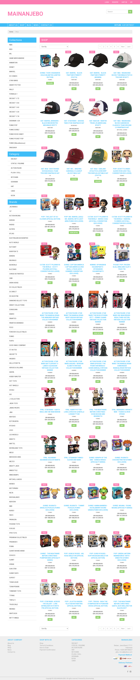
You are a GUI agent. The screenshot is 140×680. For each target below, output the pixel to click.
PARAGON (12, 519)
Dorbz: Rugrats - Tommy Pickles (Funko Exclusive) (74, 508)
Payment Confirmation (47, 650)
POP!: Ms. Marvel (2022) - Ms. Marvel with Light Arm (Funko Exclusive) (74, 219)
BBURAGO (12, 260)
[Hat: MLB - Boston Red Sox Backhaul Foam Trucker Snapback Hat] (50, 156)
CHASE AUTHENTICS (16, 274)
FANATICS (12, 318)
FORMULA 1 (13, 94)
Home (11, 32)
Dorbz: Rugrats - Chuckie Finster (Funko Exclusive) (122, 460)
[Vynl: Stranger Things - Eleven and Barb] (74, 445)
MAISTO (12, 439)
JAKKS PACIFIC (14, 408)
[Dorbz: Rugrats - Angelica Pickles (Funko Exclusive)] (50, 493)
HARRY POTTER (15, 85)
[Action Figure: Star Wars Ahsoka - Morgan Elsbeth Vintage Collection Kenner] (74, 349)
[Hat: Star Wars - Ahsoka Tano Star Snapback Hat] (74, 108)
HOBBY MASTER (15, 376)
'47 (50, 175)
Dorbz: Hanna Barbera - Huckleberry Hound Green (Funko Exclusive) (98, 508)
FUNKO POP (13, 125)
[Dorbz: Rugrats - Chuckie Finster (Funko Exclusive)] (122, 445)
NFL (10, 54)
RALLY (11, 89)
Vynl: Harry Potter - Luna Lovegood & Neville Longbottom (74, 412)
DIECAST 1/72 (14, 98)
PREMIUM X (13, 542)
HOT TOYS (13, 381)
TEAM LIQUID (13, 582)
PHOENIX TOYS (14, 524)
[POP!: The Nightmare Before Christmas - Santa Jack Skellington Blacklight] (122, 589)
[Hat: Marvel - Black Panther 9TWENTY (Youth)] (74, 60)
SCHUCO (12, 555)
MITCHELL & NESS (122, 130)
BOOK (13, 195)
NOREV (11, 510)
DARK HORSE (13, 283)
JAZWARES (13, 207)
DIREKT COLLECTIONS (16, 305)
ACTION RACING (14, 216)
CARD (13, 191)
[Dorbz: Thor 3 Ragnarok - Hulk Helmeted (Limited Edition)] (50, 60)
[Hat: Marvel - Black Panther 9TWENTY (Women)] (98, 60)
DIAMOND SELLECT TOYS (18, 300)
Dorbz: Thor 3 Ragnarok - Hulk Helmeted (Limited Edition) (50, 75)
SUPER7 (12, 578)
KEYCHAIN (14, 177)
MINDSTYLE (13, 470)
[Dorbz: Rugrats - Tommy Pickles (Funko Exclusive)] (74, 493)
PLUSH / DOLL (16, 173)
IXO (10, 394)
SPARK (11, 564)
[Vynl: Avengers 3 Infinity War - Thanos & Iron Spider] (122, 397)
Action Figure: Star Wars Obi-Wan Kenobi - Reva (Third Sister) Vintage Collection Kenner (122, 317)
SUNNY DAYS (13, 573)
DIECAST (14, 159)
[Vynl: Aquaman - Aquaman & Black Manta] (50, 445)
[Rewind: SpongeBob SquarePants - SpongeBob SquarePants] (98, 252)
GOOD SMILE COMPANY (17, 345)
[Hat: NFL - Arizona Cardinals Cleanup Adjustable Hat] (74, 156)
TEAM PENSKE (14, 586)
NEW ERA (74, 79)
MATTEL (12, 443)
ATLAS (11, 233)
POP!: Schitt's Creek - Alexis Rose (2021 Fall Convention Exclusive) (121, 171)
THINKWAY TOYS (15, 591)
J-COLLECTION (14, 399)
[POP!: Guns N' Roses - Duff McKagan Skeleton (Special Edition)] (98, 541)
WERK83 (12, 609)
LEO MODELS (13, 435)
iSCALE (11, 390)
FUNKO (50, 79)
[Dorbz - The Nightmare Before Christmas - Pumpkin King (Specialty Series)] (50, 541)
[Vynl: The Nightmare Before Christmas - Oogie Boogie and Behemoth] (98, 397)
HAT (12, 186)
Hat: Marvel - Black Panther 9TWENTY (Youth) (74, 75)
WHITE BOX (13, 613)
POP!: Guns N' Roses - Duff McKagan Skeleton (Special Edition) (98, 556)
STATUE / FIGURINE (17, 163)
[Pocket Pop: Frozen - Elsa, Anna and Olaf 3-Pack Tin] (122, 252)
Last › (129, 47)
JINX (10, 412)
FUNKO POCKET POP (16, 139)
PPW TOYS (13, 533)
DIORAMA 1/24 (14, 121)
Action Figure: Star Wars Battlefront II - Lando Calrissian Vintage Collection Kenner (50, 366)
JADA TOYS (13, 403)
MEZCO (12, 461)
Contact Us (46, 25)
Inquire (50, 83)
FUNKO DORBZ (14, 130)
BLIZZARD (12, 269)
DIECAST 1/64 (14, 103)
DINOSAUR (13, 147)
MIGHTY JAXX (14, 466)
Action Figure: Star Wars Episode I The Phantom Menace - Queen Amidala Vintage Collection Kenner (97, 366)
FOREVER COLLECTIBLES (18, 332)
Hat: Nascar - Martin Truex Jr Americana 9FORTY (98, 123)
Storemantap (90, 678)
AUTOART (12, 247)
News (36, 25)
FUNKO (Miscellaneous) (17, 143)
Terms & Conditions (46, 645)
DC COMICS (13, 76)
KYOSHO (12, 426)
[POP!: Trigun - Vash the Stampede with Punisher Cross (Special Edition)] (98, 589)
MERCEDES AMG (15, 457)
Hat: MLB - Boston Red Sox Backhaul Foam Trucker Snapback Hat (50, 171)
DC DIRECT (13, 292)
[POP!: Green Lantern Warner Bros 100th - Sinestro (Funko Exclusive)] (122, 541)
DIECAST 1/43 (14, 107)
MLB (10, 49)
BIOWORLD (74, 125)
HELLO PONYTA (14, 363)
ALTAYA (12, 229)
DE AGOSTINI (13, 296)
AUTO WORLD (14, 242)
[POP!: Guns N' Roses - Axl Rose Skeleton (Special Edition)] (74, 541)
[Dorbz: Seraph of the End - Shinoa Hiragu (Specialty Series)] (98, 445)
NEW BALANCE (14, 497)
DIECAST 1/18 (14, 116)
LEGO (11, 430)
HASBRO (50, 322)
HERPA (11, 372)
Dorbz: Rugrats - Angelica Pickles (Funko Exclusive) (50, 508)
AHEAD (11, 225)
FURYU (11, 341)
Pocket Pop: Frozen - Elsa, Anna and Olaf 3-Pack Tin (122, 267)
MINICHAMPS (14, 475)
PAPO (11, 515)
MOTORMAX (13, 488)
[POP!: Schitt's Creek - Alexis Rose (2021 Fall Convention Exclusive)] (122, 156)
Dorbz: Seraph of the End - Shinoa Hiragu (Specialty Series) (98, 460)
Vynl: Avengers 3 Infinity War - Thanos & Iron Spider (122, 412)
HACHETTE (13, 354)
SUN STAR (13, 569)
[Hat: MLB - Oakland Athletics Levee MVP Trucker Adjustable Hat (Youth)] (98, 156)
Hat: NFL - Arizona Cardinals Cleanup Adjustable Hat (74, 171)
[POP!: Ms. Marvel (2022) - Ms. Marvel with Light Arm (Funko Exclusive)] (74, 204)
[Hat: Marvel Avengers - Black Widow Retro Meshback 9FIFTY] (50, 108)
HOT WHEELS (13, 385)
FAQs (9, 648)
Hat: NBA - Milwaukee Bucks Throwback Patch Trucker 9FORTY (122, 75)
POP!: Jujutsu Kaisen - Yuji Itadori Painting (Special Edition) (74, 604)
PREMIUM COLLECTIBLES (18, 537)
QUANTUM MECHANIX (17, 551)
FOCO (11, 327)
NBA (10, 45)
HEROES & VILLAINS (16, 368)
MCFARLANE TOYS (15, 448)
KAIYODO (12, 417)
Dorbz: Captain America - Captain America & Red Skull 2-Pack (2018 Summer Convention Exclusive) (74, 269)
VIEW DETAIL (74, 232)
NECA (11, 493)
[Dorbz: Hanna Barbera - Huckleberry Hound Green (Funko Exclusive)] (98, 493)
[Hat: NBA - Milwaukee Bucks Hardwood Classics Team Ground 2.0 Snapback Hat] (122, 108)
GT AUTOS (13, 350)
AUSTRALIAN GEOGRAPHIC (18, 238)
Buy (74, 88)
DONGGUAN (13, 309)
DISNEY (11, 67)
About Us (13, 25)
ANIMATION (13, 63)
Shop (22, 25)
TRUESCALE (13, 604)
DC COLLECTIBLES (15, 287)
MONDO (12, 484)
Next (122, 47)
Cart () (124, 2)
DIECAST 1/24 (14, 112)
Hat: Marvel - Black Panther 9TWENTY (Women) (98, 75)
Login (107, 2)
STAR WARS (13, 80)
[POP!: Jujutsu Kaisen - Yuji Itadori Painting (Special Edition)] (74, 589)
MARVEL (12, 71)
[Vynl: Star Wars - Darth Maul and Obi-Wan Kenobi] (50, 397)
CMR (11, 278)
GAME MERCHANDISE (16, 58)
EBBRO (11, 314)
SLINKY (11, 560)
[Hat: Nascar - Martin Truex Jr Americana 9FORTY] (98, 108)
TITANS (12, 595)
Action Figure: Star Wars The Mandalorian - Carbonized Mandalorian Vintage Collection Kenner (122, 366)
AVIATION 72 (13, 251)
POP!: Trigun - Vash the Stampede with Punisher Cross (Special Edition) (98, 604)
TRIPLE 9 (12, 600)
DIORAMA (14, 182)
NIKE (10, 506)
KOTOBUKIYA (13, 421)
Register (115, 2)
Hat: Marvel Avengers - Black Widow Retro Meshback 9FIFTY (50, 123)
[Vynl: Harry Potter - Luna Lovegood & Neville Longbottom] (74, 397)
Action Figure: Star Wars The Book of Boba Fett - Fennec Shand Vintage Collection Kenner (98, 317)
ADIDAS (12, 220)
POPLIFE (12, 528)
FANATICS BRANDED (16, 323)
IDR (131, 2)
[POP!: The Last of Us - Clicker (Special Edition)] (50, 204)
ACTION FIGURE (16, 168)
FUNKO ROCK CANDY (16, 134)
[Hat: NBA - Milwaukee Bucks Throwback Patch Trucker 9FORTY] (122, 60)
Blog (29, 25)
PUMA (11, 546)
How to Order (44, 648)
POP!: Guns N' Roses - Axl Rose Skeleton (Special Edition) (74, 556)
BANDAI (12, 256)
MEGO (11, 452)
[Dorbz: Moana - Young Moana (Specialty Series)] (122, 493)
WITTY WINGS (14, 618)
